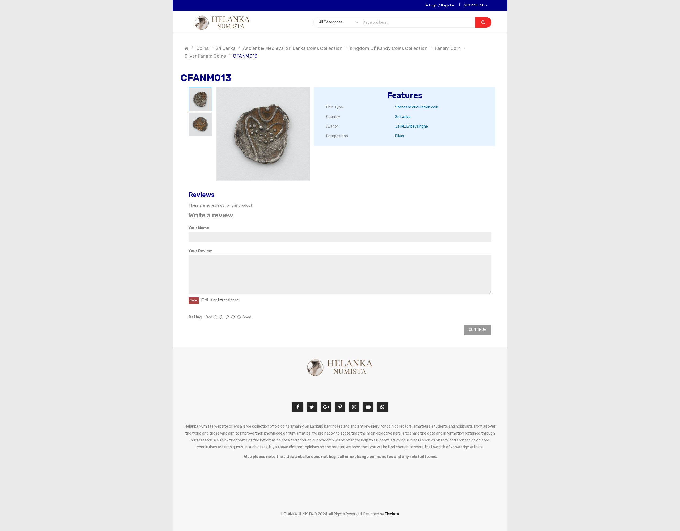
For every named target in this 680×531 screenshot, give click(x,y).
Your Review (200, 251)
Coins (202, 48)
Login (433, 5)
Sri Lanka (226, 48)
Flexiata (392, 514)
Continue (477, 329)
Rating (195, 317)
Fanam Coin (447, 48)
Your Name (199, 228)
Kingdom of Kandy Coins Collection (388, 48)
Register (447, 5)
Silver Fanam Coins (205, 56)
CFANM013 (245, 56)
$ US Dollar (474, 5)
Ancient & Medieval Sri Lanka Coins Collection (292, 48)
